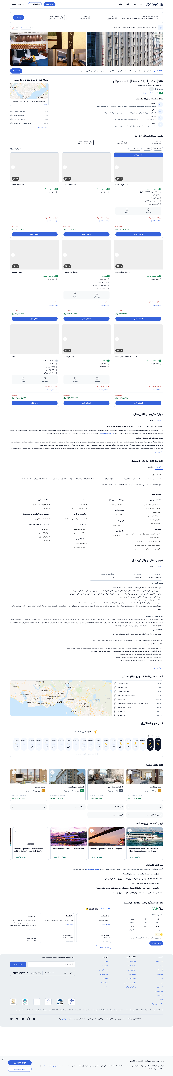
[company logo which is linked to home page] (153, 4)
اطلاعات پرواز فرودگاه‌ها (156, 1004)
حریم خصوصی (57, 1066)
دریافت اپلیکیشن (103, 983)
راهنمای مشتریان (92, 869)
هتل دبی (111, 1010)
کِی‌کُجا (161, 1000)
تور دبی (37, 1010)
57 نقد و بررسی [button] (149, 93)
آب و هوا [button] (103, 71)
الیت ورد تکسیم (155, 787)
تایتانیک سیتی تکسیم (76, 787)
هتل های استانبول (143, 27)
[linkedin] (22, 1019)
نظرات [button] (81, 71)
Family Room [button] (68, 357)
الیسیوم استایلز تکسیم (154, 815)
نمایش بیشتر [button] (159, 452)
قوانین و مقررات (131, 970)
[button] (119, 4)
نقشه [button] (45, 104)
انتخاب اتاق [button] (147, 71)
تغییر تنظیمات (19, 1069)
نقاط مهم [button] (112, 71)
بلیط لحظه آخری (53, 1010)
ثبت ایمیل (18, 964)
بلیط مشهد (128, 1010)
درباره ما (106, 961)
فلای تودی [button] (105, 957)
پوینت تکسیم (40, 787)
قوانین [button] (120, 71)
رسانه (106, 987)
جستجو (18, 17)
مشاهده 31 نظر (104, 947)
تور (162, 983)
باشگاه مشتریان (131, 978)
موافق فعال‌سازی (20, 1062)
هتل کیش (95, 1010)
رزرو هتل (153, 27)
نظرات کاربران (105, 909)
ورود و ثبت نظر (156, 943)
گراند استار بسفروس (115, 787)
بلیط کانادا (71, 1010)
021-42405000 (49, 973)
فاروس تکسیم (118, 815)
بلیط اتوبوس (159, 974)
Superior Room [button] (18, 185)
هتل (134, 4)
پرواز (141, 4)
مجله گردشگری (104, 974)
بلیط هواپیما (159, 961)
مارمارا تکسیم (80, 807)
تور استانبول (30, 1010)
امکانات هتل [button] (128, 71)
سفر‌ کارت (105, 978)
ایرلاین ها (152, 1010)
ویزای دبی (44, 1010)
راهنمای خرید (132, 966)
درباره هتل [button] (138, 71)
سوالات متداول (132, 974)
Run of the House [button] (70, 272)
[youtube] (34, 1019)
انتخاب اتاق (16, 71)
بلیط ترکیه (79, 1010)
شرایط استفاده (46, 1066)
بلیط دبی (135, 1010)
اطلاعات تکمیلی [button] (131, 957)
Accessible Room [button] (122, 272)
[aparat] (11, 1019)
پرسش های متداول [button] (92, 71)
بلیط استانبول (144, 1010)
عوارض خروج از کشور (130, 983)
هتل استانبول (119, 1010)
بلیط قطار (160, 970)
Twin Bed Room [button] (69, 185)
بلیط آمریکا (63, 1010)
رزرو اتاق (34, 403)
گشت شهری (160, 987)
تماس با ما (105, 966)
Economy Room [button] (121, 185)
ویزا (162, 978)
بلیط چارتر (160, 1010)
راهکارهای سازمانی (131, 987)
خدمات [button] (160, 957)
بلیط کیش (88, 1010)
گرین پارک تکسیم (117, 807)
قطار (127, 4)
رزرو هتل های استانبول (106, 433)
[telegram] (17, 1019)
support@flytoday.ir (20, 973)
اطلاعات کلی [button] (158, 71)
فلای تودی (65, 1019)
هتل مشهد (103, 1010)
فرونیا (43, 807)
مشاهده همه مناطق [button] (43, 127)
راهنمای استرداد (131, 961)
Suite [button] (14, 357)
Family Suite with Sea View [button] (126, 357)
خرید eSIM (160, 995)
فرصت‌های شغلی (103, 970)
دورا (160, 807)
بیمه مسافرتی (159, 991)
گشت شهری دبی (20, 1010)
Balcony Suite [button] (17, 272)
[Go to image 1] (147, 782)
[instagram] (28, 1019)
